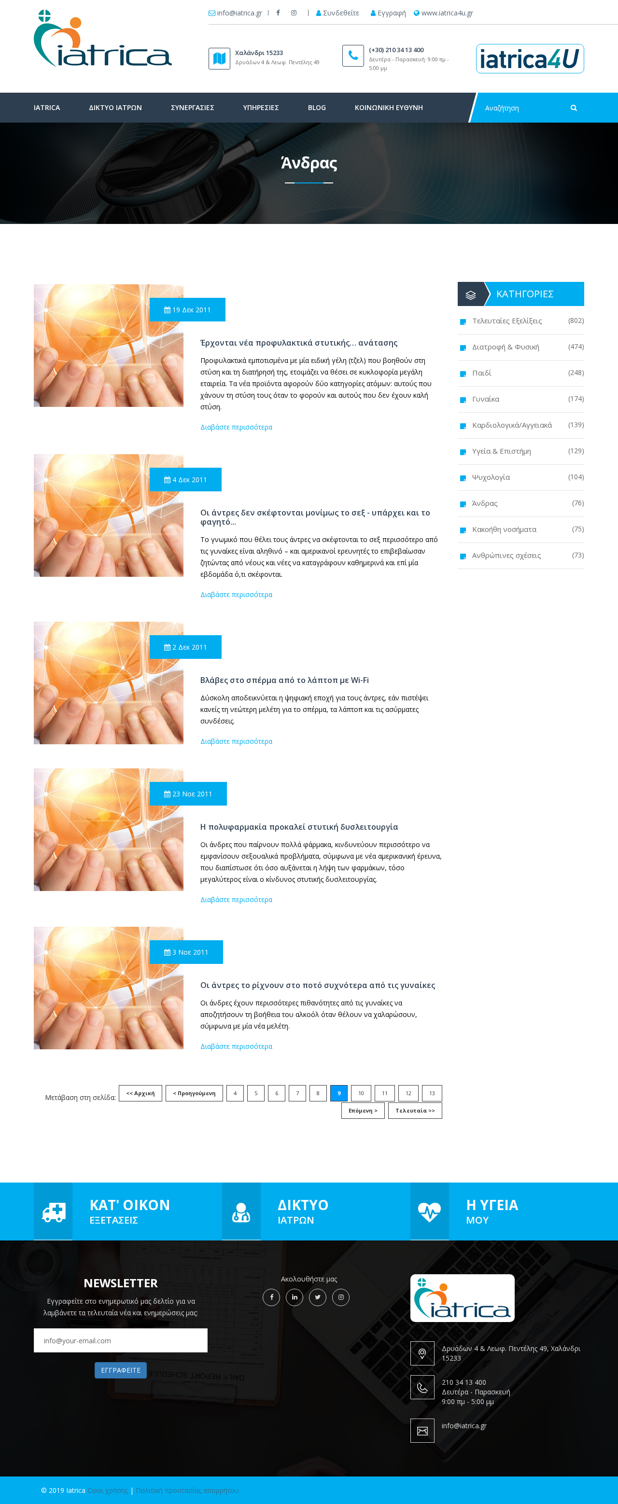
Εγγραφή (392, 13)
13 (432, 1093)
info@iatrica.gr (239, 13)
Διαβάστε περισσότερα (236, 427)
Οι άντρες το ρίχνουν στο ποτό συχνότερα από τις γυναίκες (317, 985)
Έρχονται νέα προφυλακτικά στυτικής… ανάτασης (298, 343)
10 (361, 1093)
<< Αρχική (140, 1093)
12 (408, 1093)
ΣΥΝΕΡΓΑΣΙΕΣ (192, 107)
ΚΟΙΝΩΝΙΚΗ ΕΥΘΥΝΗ (389, 107)
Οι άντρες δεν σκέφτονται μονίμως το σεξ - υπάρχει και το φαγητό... (315, 517)
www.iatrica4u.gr (447, 13)
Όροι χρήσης (107, 1490)
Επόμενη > (363, 1110)
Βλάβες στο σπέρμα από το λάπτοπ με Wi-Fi (284, 680)
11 (385, 1093)
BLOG (317, 107)
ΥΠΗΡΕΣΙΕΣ (261, 107)
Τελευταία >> (415, 1110)
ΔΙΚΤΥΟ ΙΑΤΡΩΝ (115, 107)
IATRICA (47, 107)
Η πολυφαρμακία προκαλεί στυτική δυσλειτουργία (299, 827)
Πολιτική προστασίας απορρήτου (187, 1490)
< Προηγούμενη (194, 1093)
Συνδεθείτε (341, 13)
